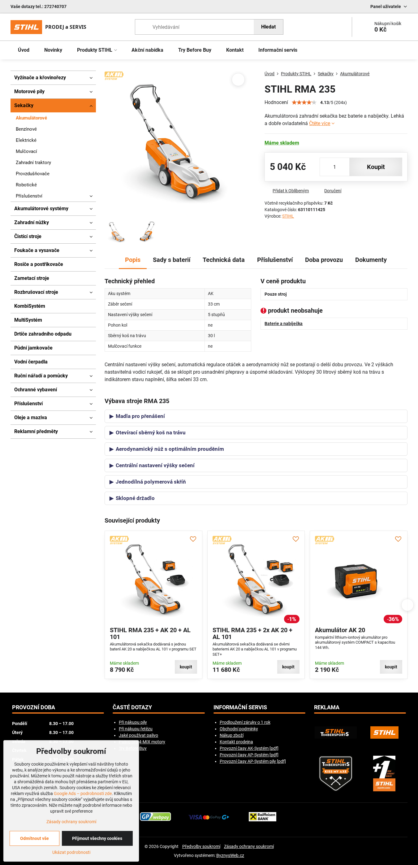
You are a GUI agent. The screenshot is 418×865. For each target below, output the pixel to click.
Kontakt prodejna (236, 741)
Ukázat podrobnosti (71, 852)
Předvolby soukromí (201, 846)
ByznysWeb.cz (230, 855)
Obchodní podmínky (239, 728)
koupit (376, 167)
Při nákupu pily (133, 722)
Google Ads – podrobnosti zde (83, 793)
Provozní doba (33, 707)
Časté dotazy (132, 707)
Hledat (268, 27)
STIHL (288, 216)
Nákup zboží (231, 735)
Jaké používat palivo (138, 735)
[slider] (304, 102)
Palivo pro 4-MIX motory (142, 741)
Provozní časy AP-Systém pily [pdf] (253, 761)
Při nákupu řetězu (136, 728)
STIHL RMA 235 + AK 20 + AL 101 (150, 633)
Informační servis (240, 707)
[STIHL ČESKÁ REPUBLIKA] (384, 732)
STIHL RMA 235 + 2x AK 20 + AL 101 (252, 633)
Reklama (326, 707)
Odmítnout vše (34, 838)
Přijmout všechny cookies (97, 838)
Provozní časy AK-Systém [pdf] (249, 748)
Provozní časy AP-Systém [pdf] (249, 754)
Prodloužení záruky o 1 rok (245, 722)
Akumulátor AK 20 (340, 630)
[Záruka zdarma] (384, 773)
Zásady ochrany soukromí (249, 846)
